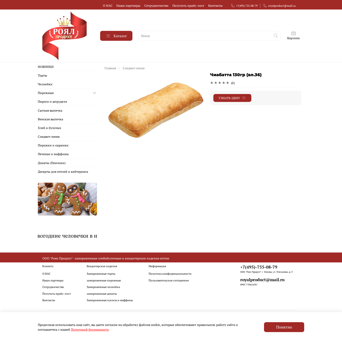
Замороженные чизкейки (103, 287)
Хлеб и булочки (49, 128)
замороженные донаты (102, 293)
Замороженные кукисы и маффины (110, 300)
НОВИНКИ (46, 67)
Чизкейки (45, 84)
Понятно (284, 327)
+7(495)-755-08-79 (258, 267)
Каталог (120, 35)
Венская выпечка (50, 119)
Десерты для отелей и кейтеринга (63, 171)
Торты (42, 75)
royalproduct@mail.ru (282, 6)
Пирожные (46, 93)
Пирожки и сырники (53, 145)
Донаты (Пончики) (52, 163)
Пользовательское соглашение (169, 280)
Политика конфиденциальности (170, 273)
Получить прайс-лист (188, 5)
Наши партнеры (128, 5)
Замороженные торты (101, 273)
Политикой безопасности (90, 329)
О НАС (107, 5)
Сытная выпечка (50, 110)
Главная (110, 68)
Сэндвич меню (134, 68)
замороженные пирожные (104, 280)
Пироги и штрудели (52, 101)
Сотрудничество (156, 5)
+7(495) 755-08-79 (246, 6)
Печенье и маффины (53, 154)
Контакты (215, 5)
